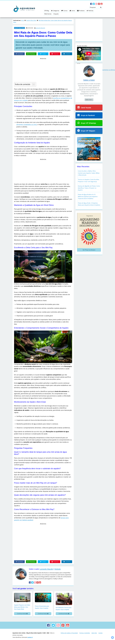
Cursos (65, 10)
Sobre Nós (94, 633)
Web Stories (47, 14)
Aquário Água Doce (19, 28)
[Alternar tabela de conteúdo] (32, 84)
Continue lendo (21, 613)
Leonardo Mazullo (40, 28)
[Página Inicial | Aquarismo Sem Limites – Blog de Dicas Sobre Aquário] (24, 9)
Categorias (56, 10)
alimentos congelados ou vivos (26, 124)
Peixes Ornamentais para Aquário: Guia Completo (42, 607)
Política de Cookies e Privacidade (69, 633)
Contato (100, 633)
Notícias (90, 10)
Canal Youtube (86, 107)
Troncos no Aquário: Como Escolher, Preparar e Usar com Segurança (88, 180)
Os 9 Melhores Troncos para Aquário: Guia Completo (63, 608)
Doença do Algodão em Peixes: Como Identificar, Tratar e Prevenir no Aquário (89, 188)
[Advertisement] (43, 71)
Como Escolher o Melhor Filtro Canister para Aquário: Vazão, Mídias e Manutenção (89, 173)
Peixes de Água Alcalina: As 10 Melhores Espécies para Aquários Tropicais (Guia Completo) (88, 196)
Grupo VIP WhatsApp (88, 123)
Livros (73, 10)
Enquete (56, 14)
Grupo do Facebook (88, 115)
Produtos (82, 10)
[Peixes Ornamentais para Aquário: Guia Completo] (43, 597)
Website (57, 569)
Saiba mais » (89, 99)
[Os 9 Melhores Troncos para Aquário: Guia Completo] (64, 599)
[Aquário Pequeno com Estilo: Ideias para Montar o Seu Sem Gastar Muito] (22, 597)
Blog (47, 10)
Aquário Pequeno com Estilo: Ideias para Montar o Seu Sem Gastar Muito (22, 607)
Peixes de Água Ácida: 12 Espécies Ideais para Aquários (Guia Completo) (89, 204)
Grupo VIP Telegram (88, 131)
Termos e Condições (84, 633)
